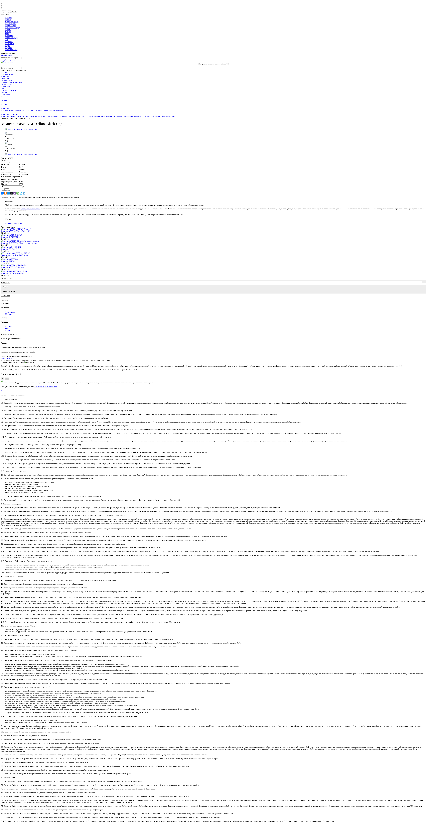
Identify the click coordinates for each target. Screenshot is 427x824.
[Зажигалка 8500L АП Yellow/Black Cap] (21, 129)
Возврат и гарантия (8, 90)
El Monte (8, 18)
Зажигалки (5, 76)
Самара (8, 32)
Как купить (5, 86)
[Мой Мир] (8, 193)
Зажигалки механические (51, 116)
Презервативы (6, 80)
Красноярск (9, 44)
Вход (3, 60)
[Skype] (21, 193)
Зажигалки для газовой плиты (135, 116)
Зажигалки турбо (20, 116)
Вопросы (8, 326)
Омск (7, 34)
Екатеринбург (10, 26)
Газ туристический (171, 116)
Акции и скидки (7, 84)
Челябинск (9, 36)
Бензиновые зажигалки (155, 116)
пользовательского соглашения (45, 387)
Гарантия (8, 330)
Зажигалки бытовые (34, 116)
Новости (8, 314)
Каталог (4, 72)
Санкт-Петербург (11, 22)
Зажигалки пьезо (7, 116)
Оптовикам (5, 92)
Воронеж (8, 48)
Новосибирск (10, 24)
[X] (11, 193)
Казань (8, 30)
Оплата (3, 88)
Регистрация (10, 60)
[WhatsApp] (17, 193)
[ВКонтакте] (2, 193)
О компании (5, 94)
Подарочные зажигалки (115, 116)
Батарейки (5, 78)
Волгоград (9, 42)
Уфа (6, 40)
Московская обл (11, 50)
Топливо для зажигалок (70, 116)
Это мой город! (7, 55)
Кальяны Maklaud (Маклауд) (11, 82)
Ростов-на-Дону (11, 38)
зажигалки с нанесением (30, 209)
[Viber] (14, 193)
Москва (8, 20)
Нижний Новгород (12, 28)
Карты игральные (7, 74)
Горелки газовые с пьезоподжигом (92, 116)
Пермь (7, 46)
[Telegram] (24, 193)
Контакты (4, 96)
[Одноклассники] (5, 193)
